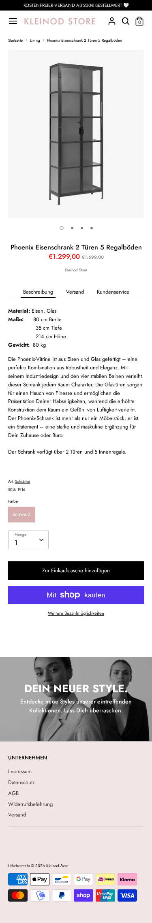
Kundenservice (113, 292)
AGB (13, 793)
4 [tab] (91, 228)
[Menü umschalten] (13, 21)
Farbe (13, 501)
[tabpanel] (76, 134)
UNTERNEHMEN (27, 757)
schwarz (21, 514)
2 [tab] (72, 228)
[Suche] (125, 18)
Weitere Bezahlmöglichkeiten (76, 613)
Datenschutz (21, 782)
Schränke (22, 481)
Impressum (20, 771)
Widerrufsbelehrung (30, 804)
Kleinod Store (76, 270)
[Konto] (111, 18)
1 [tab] (62, 228)
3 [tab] (82, 228)
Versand (75, 292)
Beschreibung (38, 292)
